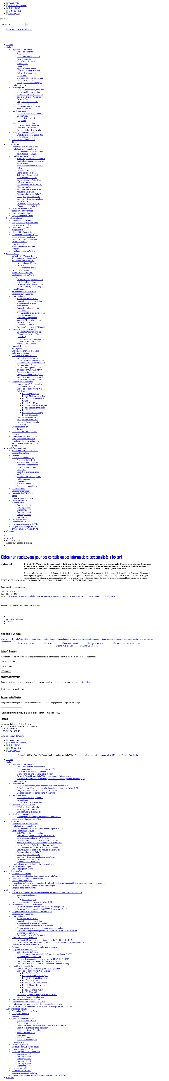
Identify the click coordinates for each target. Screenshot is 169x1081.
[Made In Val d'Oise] (100, 643)
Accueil (9, 538)
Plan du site (133, 755)
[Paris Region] (68, 646)
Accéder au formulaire (81, 682)
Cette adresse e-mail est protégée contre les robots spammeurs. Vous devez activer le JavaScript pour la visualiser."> (63, 596)
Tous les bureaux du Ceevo (12, 736)
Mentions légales (120, 755)
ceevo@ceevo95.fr (111, 596)
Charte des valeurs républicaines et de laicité (93, 755)
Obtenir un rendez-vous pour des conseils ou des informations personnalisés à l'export (61, 557)
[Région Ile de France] (16, 29)
